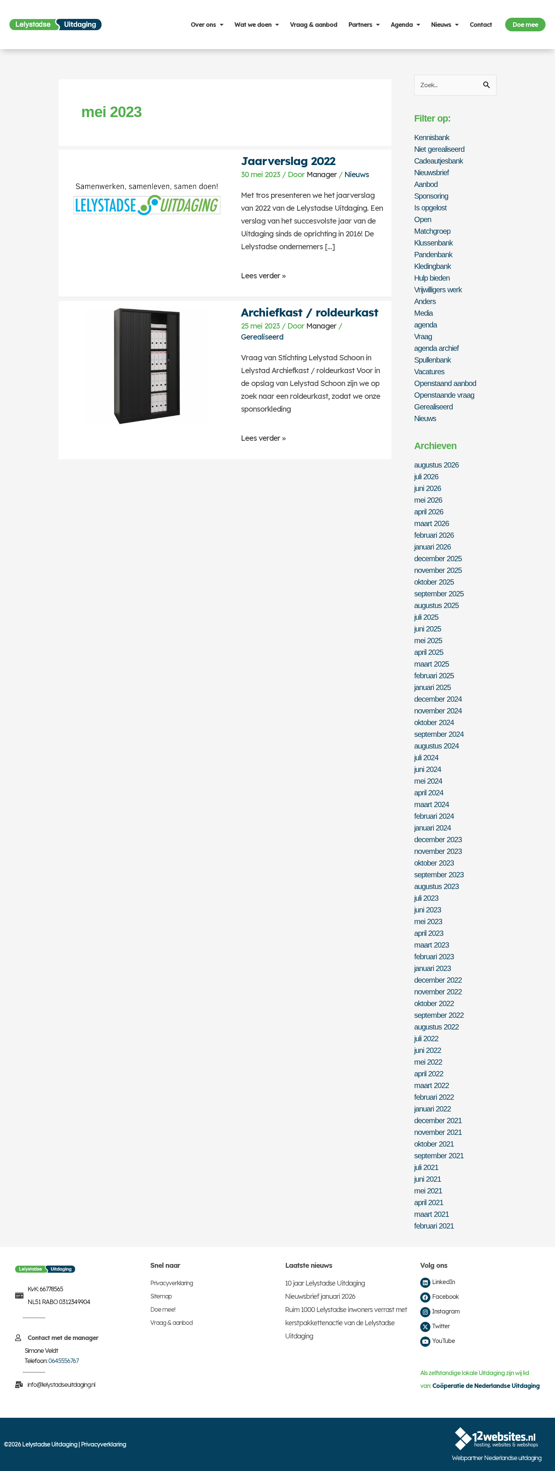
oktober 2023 (434, 863)
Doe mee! (162, 1309)
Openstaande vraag (444, 395)
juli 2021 (426, 1167)
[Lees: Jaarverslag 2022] (147, 202)
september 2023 (439, 875)
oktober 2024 (434, 722)
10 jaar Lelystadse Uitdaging (325, 1283)
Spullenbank (432, 360)
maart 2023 (431, 945)
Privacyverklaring (171, 1283)
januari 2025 (432, 687)
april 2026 (428, 512)
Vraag (423, 336)
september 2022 (439, 1015)
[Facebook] (425, 1297)
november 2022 (438, 992)
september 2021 (439, 1155)
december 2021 (438, 1120)
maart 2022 (431, 1085)
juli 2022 (426, 1038)
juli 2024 (426, 757)
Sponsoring (431, 196)
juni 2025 (427, 629)
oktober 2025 (434, 582)
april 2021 (428, 1202)
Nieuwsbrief (431, 172)
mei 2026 (428, 500)
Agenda (402, 24)
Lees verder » (263, 272)
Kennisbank (431, 137)
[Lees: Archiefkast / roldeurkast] (147, 365)
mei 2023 (428, 921)
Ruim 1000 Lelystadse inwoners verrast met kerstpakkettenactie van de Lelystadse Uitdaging (346, 1322)
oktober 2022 (434, 1003)
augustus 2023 (436, 886)
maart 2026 (431, 523)
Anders (425, 301)
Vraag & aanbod (313, 24)
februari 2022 (434, 1097)
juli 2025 (426, 617)
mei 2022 (428, 1062)
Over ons (203, 24)
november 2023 (438, 851)
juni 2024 (427, 769)
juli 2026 (426, 476)
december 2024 (438, 699)
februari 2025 (434, 675)
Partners (360, 24)
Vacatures (429, 371)
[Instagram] (425, 1312)
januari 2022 (432, 1109)
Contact (481, 24)
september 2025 (439, 594)
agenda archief (436, 348)
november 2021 (438, 1132)
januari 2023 (432, 968)
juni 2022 (427, 1050)
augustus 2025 (436, 605)
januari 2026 (432, 547)
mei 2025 (428, 640)
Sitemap (161, 1296)
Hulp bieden (432, 278)
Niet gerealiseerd (439, 149)
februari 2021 (434, 1226)
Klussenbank (433, 243)
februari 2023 (434, 956)
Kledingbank (432, 266)
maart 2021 (431, 1214)
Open (422, 219)
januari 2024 (432, 828)
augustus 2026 (436, 465)
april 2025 (428, 652)
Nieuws (441, 24)
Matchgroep (432, 231)
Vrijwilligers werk (438, 290)
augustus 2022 (436, 1027)
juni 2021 (427, 1179)
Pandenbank (433, 254)
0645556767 (63, 1360)
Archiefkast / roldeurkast (309, 312)
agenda (425, 325)
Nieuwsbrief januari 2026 (320, 1296)
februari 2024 (434, 816)
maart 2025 (431, 664)
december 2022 (438, 980)
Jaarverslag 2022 (288, 161)
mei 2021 (428, 1191)
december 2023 (438, 839)
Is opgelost (430, 208)
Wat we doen (252, 24)
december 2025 (438, 558)
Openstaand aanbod (445, 383)
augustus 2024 (436, 746)
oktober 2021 (434, 1144)
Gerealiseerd (262, 336)
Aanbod (426, 184)
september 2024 (439, 734)
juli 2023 (426, 898)
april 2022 (428, 1074)
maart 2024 (431, 804)
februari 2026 (434, 535)
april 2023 (428, 933)
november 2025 (438, 570)
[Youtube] (425, 1342)
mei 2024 (428, 781)
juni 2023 (427, 910)
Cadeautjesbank (438, 161)
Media (423, 313)
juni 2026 (427, 488)
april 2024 (428, 793)
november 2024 (438, 711)
